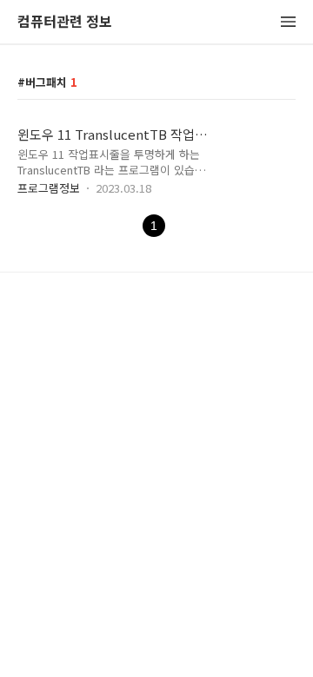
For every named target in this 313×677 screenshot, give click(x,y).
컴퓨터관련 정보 (64, 22)
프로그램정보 (48, 188)
